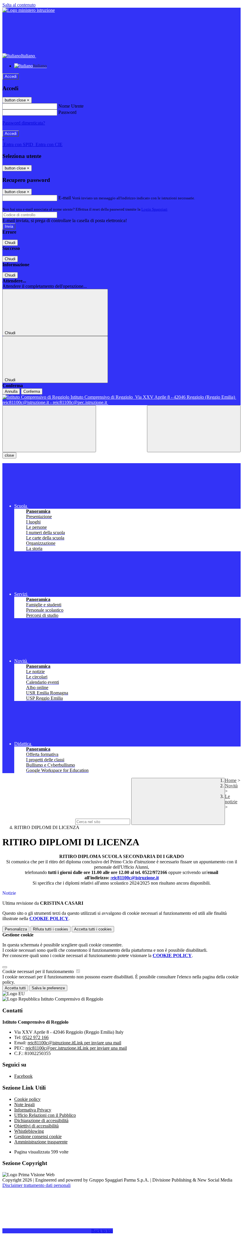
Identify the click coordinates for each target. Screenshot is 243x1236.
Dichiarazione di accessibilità (41, 1120)
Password (67, 112)
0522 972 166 (36, 1037)
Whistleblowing (29, 1131)
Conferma (31, 391)
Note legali (24, 1104)
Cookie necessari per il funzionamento (38, 971)
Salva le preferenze (48, 988)
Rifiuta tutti (50, 929)
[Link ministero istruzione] (28, 10)
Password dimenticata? (23, 122)
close (9, 455)
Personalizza (16, 929)
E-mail (64, 197)
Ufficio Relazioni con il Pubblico (45, 1115)
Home (230, 780)
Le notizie (231, 799)
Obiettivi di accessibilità (36, 1125)
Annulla (11, 391)
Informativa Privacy (32, 1109)
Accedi (11, 76)
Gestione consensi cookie (38, 1136)
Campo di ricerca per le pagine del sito (38, 821)
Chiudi (10, 242)
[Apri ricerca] (194, 428)
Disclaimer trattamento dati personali (36, 1185)
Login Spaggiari (154, 209)
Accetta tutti (93, 929)
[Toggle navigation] (49, 428)
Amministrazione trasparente (41, 1141)
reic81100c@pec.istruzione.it (76, 1048)
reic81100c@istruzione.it (74, 1042)
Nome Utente (71, 106)
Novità (231, 785)
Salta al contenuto (19, 4)
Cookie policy (27, 1099)
